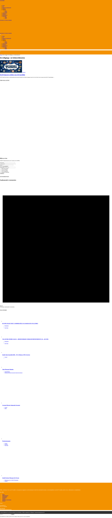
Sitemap (3, 500)
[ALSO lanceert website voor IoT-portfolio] (11, 72)
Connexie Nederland (5, 172)
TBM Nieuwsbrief (4, 168)
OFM (6, 18)
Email (1, 165)
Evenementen (4, 15)
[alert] (56, 245)
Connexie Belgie (4, 169)
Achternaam (2, 163)
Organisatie (2, 167)
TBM (6, 17)
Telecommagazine (4, 171)
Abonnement (4, 496)
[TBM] (14, 32)
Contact (3, 498)
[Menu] (0, 34)
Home (3, 5)
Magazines (4, 16)
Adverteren (4, 497)
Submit (12, 514)
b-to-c (6, 10)
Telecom (3, 8)
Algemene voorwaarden (6, 499)
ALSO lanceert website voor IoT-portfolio (12, 75)
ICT (3, 6)
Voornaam (2, 162)
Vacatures (4, 13)
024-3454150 (2, 508)
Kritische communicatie (6, 7)
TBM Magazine (5, 495)
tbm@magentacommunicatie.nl (5, 509)
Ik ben (1, 166)
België (6, 11)
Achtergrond (4, 12)
